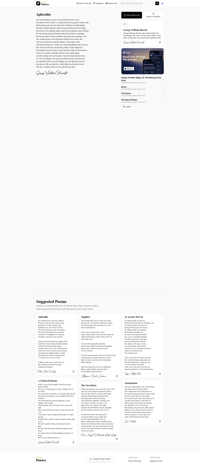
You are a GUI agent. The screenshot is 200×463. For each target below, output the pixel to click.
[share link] (160, 42)
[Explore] (157, 3)
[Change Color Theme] (163, 3)
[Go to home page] (42, 3)
